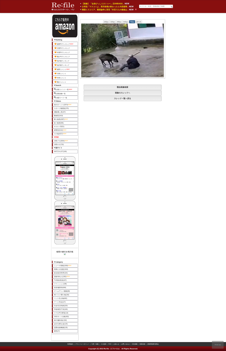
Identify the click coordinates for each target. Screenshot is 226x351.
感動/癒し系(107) (60, 112)
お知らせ (116, 344)
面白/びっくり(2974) (61, 105)
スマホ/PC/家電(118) (61, 313)
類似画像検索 (122, 87)
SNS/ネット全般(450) (61, 316)
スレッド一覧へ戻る (122, 98)
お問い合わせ (125, 344)
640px (125, 22)
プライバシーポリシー (82, 344)
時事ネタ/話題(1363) (61, 269)
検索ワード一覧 (61, 98)
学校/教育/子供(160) (61, 309)
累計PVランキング (63, 57)
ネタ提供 (103, 344)
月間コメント (61, 74)
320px (112, 22)
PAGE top (218, 345)
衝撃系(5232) (58, 130)
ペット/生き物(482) (60, 298)
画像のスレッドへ (122, 93)
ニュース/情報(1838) (61, 265)
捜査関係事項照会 (153, 344)
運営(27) (57, 331)
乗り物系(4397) (59, 119)
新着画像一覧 (61, 94)
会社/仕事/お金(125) (61, 324)
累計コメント (61, 82)
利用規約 (70, 344)
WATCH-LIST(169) (60, 151)
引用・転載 (95, 344)
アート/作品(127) (60, 302)
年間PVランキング (63, 52)
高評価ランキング (63, 61)
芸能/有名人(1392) (60, 276)
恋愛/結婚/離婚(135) (61, 327)
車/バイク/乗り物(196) (61, 295)
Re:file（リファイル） (112, 349)
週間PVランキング (63, 44)
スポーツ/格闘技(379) (61, 108)
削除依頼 (142, 344)
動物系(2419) (58, 116)
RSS (109, 344)
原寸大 (138, 22)
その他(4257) (58, 134)
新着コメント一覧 (62, 89)
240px (106, 22)
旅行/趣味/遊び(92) (60, 320)
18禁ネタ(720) (59, 144)
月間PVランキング (63, 48)
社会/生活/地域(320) (61, 306)
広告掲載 (134, 344)
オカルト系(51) (59, 126)
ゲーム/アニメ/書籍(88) (62, 291)
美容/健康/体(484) (60, 287)
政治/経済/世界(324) (61, 273)
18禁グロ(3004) (59, 141)
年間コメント (61, 78)
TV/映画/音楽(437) (60, 280)
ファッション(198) (60, 284)
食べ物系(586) (59, 123)
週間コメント (61, 69)
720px (132, 22)
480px (119, 22)
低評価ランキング (63, 65)
